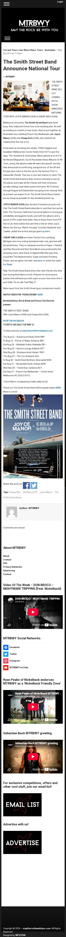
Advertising (9, 570)
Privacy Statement (12, 567)
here (47, 231)
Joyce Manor (46, 492)
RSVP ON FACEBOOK (13, 321)
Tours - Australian (46, 50)
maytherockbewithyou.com (37, 928)
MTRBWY (10, 76)
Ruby (9, 264)
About (6, 556)
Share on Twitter (33, 485)
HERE (40, 294)
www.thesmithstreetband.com (37, 331)
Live (21, 50)
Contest (7, 574)
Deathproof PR (30, 492)
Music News (30, 50)
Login (60, 1)
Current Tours (10, 50)
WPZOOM (20, 935)
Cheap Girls (15, 492)
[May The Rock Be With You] (34, 23)
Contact (7, 559)
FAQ (5, 563)
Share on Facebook (26, 485)
